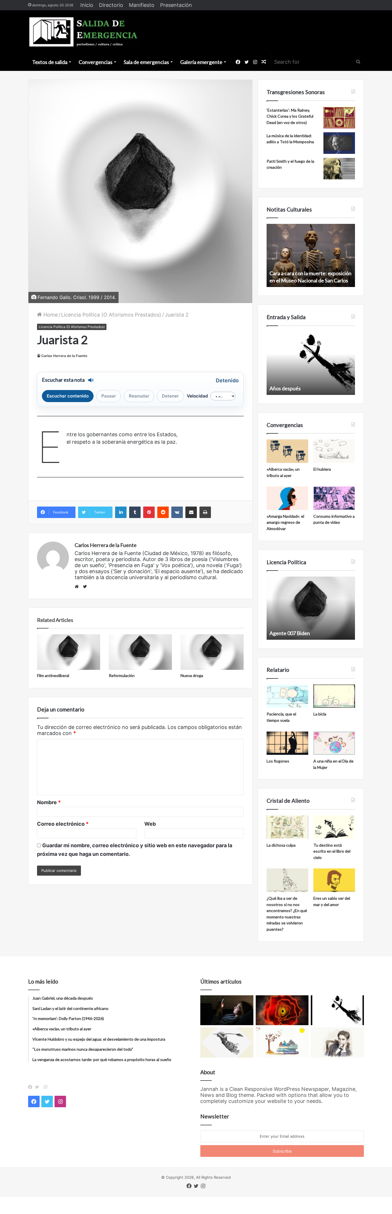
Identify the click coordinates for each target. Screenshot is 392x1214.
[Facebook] (31, 1087)
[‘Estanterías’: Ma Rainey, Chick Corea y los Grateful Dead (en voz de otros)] (339, 117)
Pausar (108, 396)
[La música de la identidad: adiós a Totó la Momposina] (339, 143)
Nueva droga (192, 675)
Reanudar (139, 396)
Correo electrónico (63, 824)
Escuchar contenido (68, 396)
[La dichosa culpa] (287, 827)
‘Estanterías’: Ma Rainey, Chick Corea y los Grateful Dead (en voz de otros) (290, 116)
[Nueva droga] (212, 652)
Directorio (111, 5)
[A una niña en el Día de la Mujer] (334, 743)
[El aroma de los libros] (282, 1042)
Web (150, 824)
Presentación (176, 5)
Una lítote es (283, 388)
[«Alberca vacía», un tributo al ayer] (287, 451)
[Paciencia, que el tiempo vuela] (287, 696)
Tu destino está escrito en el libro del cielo (331, 851)
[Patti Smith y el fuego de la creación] (339, 168)
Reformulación (122, 675)
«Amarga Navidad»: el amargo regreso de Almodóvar (285, 522)
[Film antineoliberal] (68, 652)
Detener (170, 396)
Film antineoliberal (53, 675)
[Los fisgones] (287, 743)
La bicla (319, 713)
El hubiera (322, 469)
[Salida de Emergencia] (83, 32)
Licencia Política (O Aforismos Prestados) (111, 315)
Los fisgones (278, 761)
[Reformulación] (140, 652)
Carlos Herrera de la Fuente (64, 356)
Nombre (49, 802)
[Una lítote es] (337, 1010)
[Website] (78, 586)
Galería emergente (201, 62)
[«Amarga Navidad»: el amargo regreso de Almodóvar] (287, 498)
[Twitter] (38, 1087)
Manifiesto (141, 5)
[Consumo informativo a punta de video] (334, 498)
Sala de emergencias (146, 62)
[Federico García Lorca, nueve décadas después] (337, 1042)
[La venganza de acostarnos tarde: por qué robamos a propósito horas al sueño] (226, 1010)
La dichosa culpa (281, 845)
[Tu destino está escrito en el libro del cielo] (334, 827)
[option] (311, 255)
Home (50, 315)
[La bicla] (334, 696)
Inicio (86, 5)
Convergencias (95, 62)
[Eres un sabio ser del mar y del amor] (334, 880)
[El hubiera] (334, 451)
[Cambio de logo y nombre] (226, 1042)
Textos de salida (49, 62)
